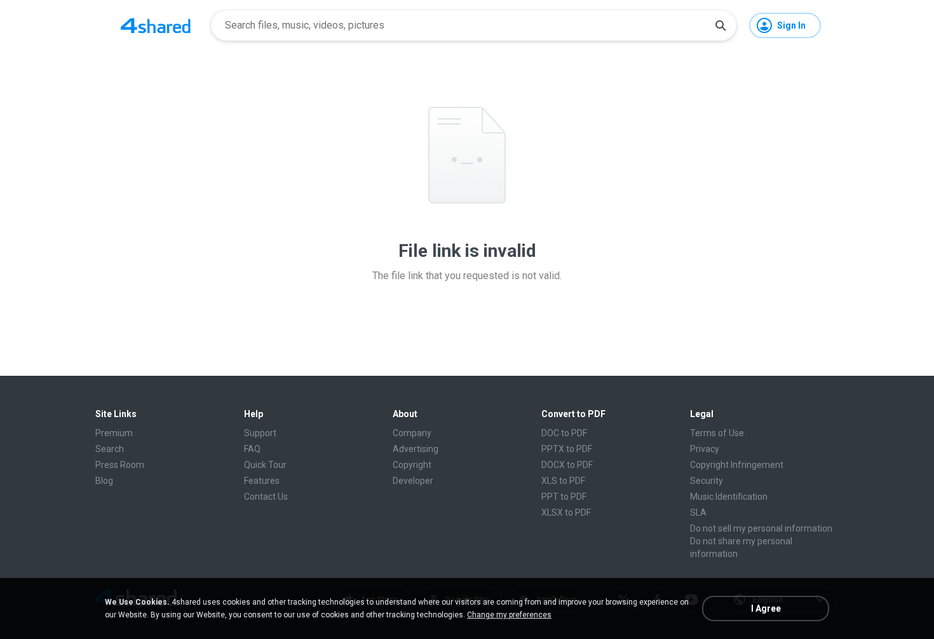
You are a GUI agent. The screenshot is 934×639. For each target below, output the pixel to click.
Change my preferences (509, 614)
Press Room (119, 465)
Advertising (415, 449)
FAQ (252, 449)
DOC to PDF (564, 433)
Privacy (704, 449)
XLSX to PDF (566, 512)
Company (412, 433)
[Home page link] (156, 25)
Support (260, 433)
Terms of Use (717, 433)
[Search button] (720, 25)
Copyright (412, 465)
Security (706, 481)
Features (262, 481)
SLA (698, 512)
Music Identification (729, 496)
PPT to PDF (563, 496)
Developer (413, 481)
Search (109, 449)
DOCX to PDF (567, 465)
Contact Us (266, 496)
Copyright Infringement (736, 465)
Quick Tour (265, 465)
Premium (114, 433)
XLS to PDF (563, 481)
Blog (104, 481)
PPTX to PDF (566, 449)
